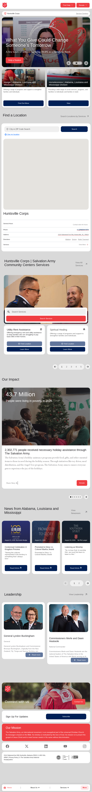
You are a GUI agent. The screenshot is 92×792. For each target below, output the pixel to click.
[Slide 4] (80, 63)
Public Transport (83, 239)
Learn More (24, 349)
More (85, 788)
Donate (81, 5)
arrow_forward (87, 583)
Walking (68, 239)
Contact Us (78, 702)
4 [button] (76, 367)
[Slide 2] (76, 63)
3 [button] (71, 367)
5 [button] (81, 367)
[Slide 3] (78, 63)
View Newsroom (79, 511)
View (68, 103)
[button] (55, 366)
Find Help (66, 5)
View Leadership (78, 594)
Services (65, 787)
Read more (34, 654)
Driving (74, 239)
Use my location (11, 134)
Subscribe (66, 716)
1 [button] (61, 367)
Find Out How (14, 60)
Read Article (16, 568)
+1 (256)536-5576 (83, 230)
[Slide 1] (74, 63)
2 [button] (66, 367)
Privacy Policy (13, 757)
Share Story (12, 483)
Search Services (46, 318)
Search (74, 129)
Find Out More (23, 103)
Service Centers (82, 13)
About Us (35, 787)
